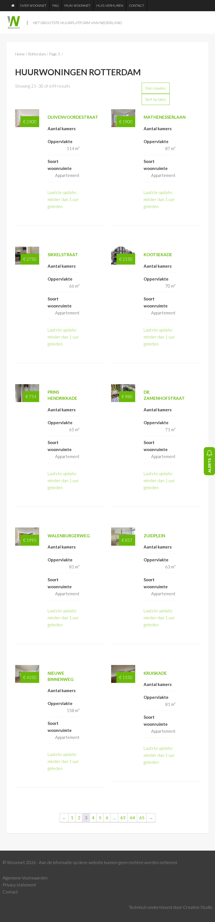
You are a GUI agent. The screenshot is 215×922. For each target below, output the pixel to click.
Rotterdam (37, 54)
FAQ (55, 6)
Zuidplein (154, 535)
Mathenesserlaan (165, 117)
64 (132, 817)
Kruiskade (155, 673)
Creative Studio (197, 907)
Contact (136, 6)
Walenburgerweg (69, 535)
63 (122, 817)
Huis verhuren (109, 6)
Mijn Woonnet (77, 6)
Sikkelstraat (63, 254)
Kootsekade (158, 254)
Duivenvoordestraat (73, 117)
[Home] (12, 5)
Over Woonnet (33, 6)
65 (141, 817)
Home (20, 54)
